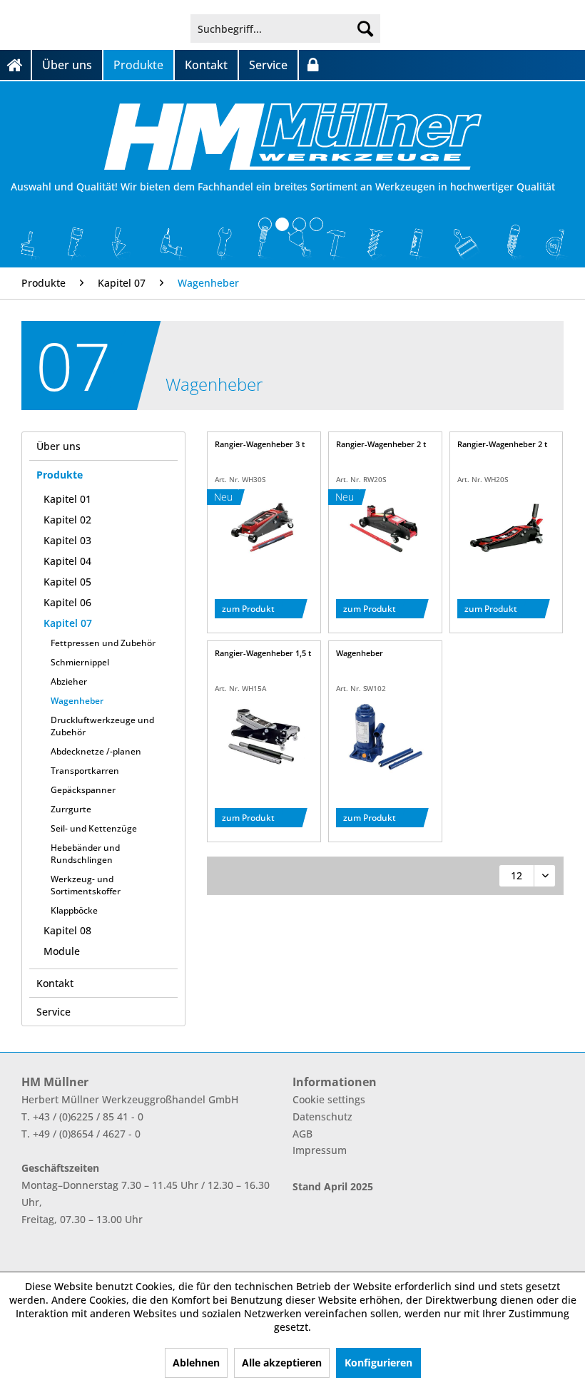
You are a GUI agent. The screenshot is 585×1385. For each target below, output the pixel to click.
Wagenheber (77, 701)
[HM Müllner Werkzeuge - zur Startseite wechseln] (293, 136)
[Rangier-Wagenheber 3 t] (264, 528)
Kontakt (54, 983)
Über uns (58, 446)
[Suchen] (365, 28)
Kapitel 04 (67, 561)
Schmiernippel (80, 662)
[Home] (15, 65)
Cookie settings (328, 1099)
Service (53, 1011)
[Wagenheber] (385, 737)
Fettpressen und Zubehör (103, 643)
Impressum (319, 1150)
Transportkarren (85, 771)
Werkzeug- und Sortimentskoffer (86, 885)
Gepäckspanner (83, 790)
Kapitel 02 (67, 519)
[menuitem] (285, 28)
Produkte (59, 474)
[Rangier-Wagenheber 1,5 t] (264, 737)
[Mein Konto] (312, 65)
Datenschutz (322, 1116)
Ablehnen (196, 1362)
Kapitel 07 (68, 623)
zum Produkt (248, 609)
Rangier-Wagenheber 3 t (260, 444)
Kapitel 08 (67, 930)
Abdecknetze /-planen (96, 751)
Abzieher (69, 681)
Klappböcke (74, 910)
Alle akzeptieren (282, 1362)
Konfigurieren (378, 1362)
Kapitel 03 (67, 540)
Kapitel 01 (67, 499)
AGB (302, 1133)
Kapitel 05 (67, 581)
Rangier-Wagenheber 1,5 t (263, 653)
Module (62, 951)
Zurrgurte (71, 809)
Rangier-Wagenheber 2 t (381, 444)
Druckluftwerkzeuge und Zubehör (102, 726)
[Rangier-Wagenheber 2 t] (385, 528)
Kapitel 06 (67, 602)
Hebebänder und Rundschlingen (85, 854)
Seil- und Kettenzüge (94, 828)
